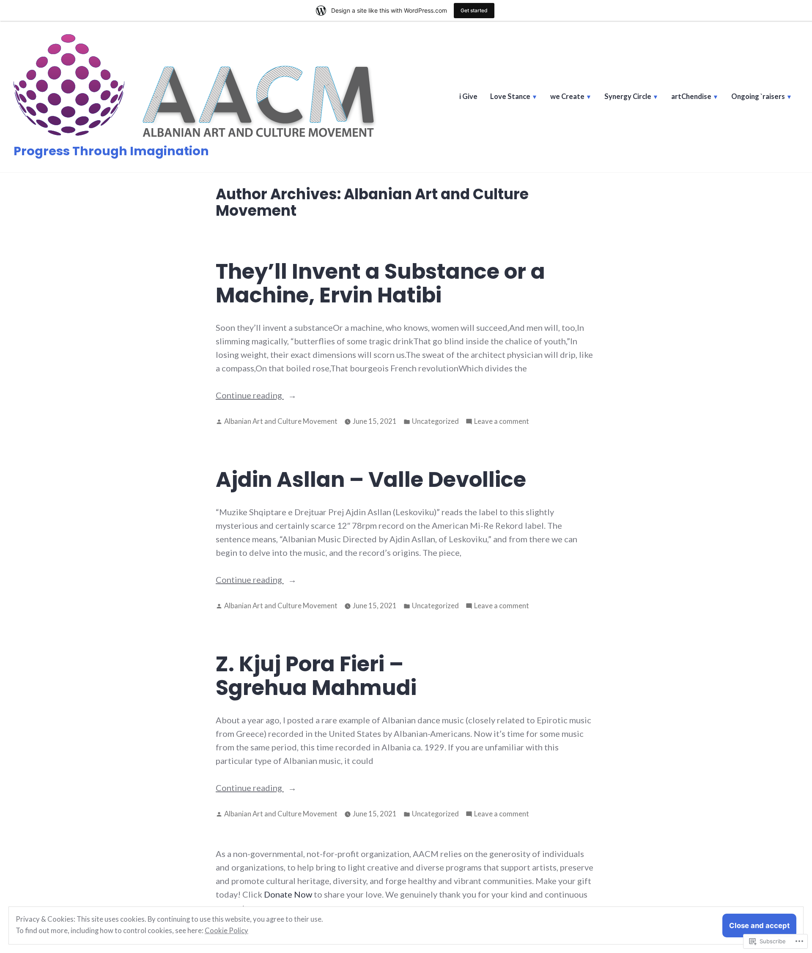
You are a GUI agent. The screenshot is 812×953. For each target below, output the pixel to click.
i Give (468, 96)
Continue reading (250, 396)
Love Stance (510, 96)
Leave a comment (501, 422)
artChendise (691, 96)
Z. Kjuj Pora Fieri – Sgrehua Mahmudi (316, 675)
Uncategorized (435, 421)
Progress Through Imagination (111, 151)
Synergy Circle (627, 96)
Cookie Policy (226, 930)
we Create (567, 96)
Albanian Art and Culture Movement (280, 421)
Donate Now (288, 894)
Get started (474, 10)
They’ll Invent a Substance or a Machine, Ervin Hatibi (380, 283)
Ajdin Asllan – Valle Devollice (371, 479)
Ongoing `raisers (758, 96)
